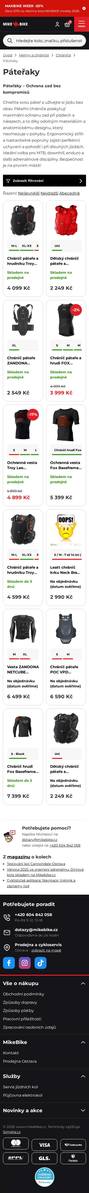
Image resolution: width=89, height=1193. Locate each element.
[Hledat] (10, 41)
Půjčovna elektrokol (22, 1095)
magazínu (18, 857)
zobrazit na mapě (46, 950)
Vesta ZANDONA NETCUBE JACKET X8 (23, 672)
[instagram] (25, 963)
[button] (84, 8)
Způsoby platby (18, 1010)
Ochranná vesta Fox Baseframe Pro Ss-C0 (65, 467)
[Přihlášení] (57, 23)
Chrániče (63, 55)
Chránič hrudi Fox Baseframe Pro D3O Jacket (22, 771)
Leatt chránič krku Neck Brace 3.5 (66, 572)
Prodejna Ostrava (20, 1061)
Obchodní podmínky (23, 994)
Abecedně (69, 193)
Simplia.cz (12, 1132)
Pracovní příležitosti (22, 1019)
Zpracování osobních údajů (29, 1027)
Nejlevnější (29, 193)
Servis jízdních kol (20, 1087)
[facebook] (9, 963)
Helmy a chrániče (34, 55)
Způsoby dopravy (20, 1002)
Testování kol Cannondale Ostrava (36, 864)
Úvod (7, 55)
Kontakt (11, 1053)
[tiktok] (40, 963)
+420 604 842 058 (64, 845)
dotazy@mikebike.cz (39, 839)
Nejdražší (49, 193)
